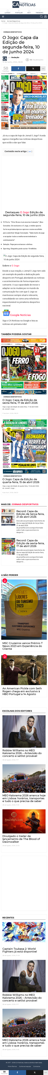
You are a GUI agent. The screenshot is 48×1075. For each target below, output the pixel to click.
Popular (19, 13)
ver (30, 152)
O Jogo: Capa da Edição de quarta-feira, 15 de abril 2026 (20, 481)
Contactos (36, 1066)
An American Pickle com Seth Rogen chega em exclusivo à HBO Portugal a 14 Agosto (22, 691)
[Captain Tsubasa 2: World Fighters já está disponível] (24, 934)
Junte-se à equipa (25, 1066)
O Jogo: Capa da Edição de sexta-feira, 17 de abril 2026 (20, 401)
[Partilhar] (17, 1072)
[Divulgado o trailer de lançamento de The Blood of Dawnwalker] (24, 821)
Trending (39, 13)
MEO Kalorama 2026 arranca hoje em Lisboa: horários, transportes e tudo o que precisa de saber (24, 798)
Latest (7, 13)
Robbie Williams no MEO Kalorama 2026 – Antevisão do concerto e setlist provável (22, 753)
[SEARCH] (41, 16)
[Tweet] (34, 1072)
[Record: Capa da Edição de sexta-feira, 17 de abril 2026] (8, 546)
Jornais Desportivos (12, 397)
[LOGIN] (45, 16)
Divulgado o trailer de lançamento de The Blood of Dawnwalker (21, 839)
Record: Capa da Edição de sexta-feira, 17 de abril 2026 (30, 543)
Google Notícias (20, 315)
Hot (29, 13)
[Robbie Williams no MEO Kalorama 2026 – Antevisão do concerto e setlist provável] (24, 731)
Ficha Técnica (12, 1066)
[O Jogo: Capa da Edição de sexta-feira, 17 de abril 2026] (24, 366)
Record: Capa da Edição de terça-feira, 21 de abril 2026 (30, 514)
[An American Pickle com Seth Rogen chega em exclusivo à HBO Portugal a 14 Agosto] (24, 670)
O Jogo (24, 212)
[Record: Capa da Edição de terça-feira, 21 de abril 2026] (8, 517)
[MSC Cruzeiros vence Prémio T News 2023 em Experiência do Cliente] (24, 609)
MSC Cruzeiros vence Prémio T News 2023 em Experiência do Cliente (22, 646)
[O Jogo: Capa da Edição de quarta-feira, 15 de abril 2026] (24, 446)
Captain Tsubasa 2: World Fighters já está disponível (19, 950)
